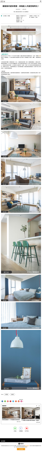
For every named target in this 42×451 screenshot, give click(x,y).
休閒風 (40, 55)
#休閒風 (6, 394)
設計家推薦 (3, 441)
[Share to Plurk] (16, 401)
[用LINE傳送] (5, 401)
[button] (36, 405)
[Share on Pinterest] (10, 401)
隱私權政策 (27, 445)
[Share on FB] (2, 401)
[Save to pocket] (8, 401)
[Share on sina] (19, 401)
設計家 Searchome (2, 1)
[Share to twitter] (13, 401)
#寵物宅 (12, 394)
